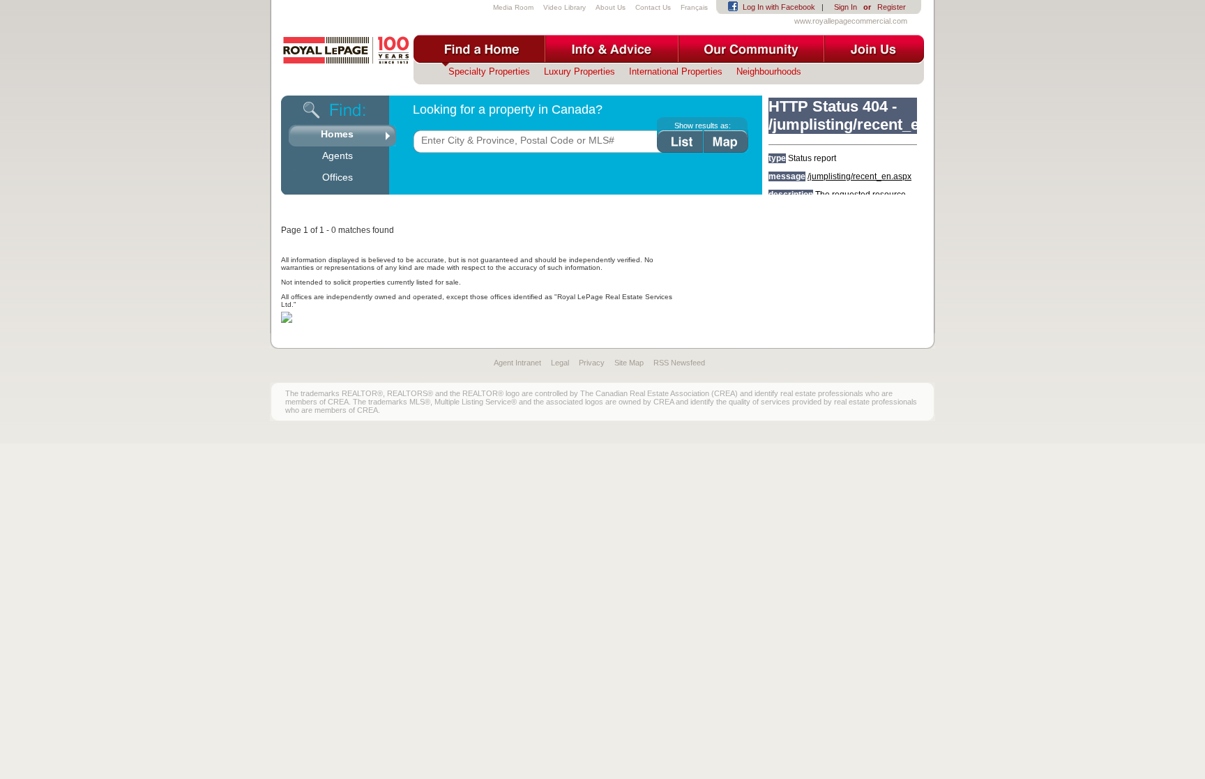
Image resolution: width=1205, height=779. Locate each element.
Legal (560, 362)
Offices (337, 177)
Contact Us (653, 7)
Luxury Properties (579, 71)
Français (694, 7)
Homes (337, 133)
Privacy (592, 362)
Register (891, 7)
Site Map (629, 362)
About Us (611, 7)
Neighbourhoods (768, 71)
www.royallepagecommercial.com (850, 21)
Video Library (564, 7)
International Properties (675, 71)
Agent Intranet (517, 362)
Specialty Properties (489, 71)
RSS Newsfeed (679, 362)
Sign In (845, 7)
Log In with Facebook (779, 7)
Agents (337, 155)
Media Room (513, 7)
